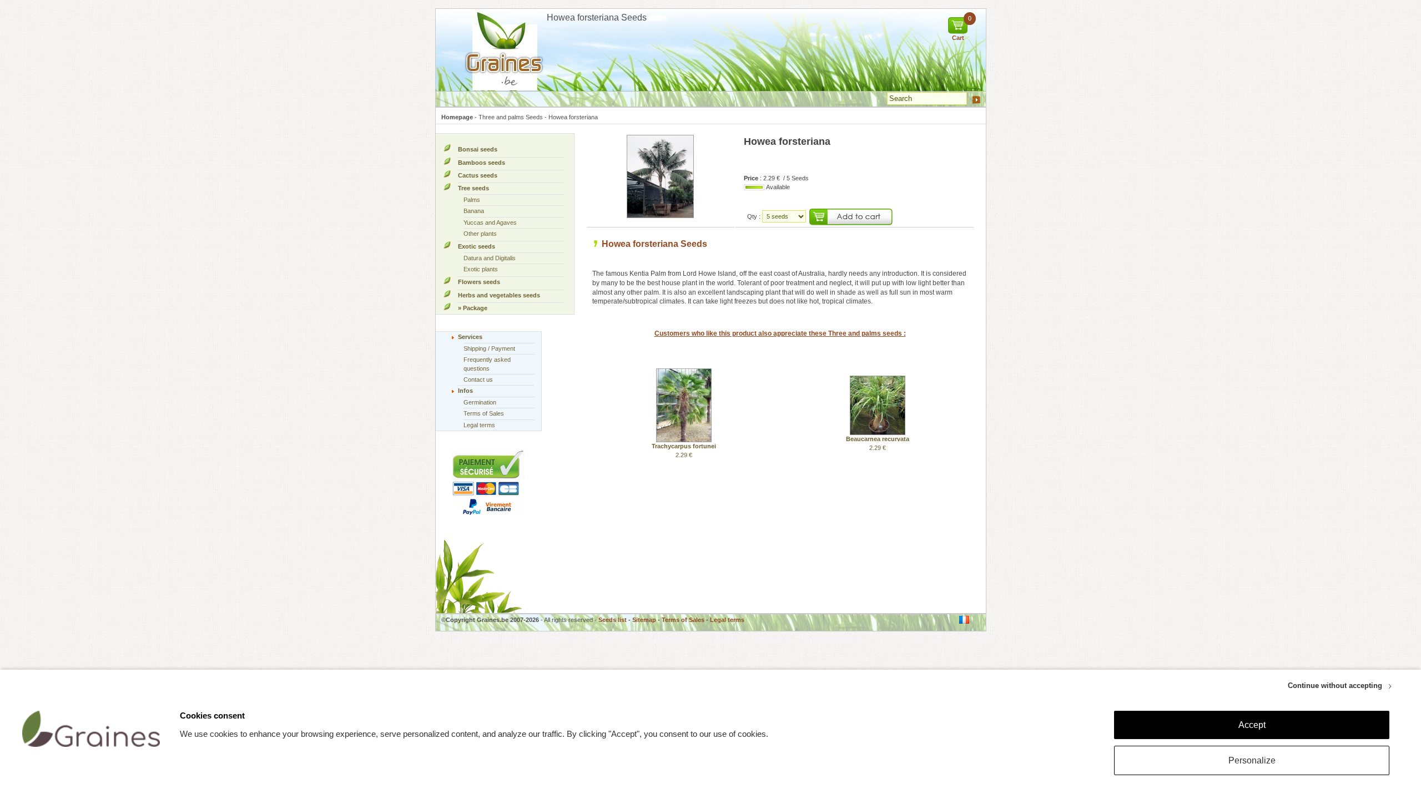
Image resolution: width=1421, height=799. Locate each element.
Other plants (480, 233)
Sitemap (644, 619)
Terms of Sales (483, 413)
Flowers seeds (479, 282)
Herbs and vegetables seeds (499, 295)
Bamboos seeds (481, 162)
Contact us (478, 379)
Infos (465, 390)
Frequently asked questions (487, 363)
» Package (472, 308)
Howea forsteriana (573, 117)
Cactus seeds (477, 175)
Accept (1252, 725)
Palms (471, 199)
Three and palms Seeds (510, 117)
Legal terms (479, 425)
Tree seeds (473, 188)
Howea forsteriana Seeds (654, 244)
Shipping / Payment (489, 348)
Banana (473, 211)
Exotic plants (480, 269)
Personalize (1252, 760)
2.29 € (684, 450)
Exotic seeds (476, 246)
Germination (479, 402)
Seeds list (612, 619)
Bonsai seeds (477, 149)
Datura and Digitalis (489, 258)
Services (470, 336)
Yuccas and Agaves (490, 222)
